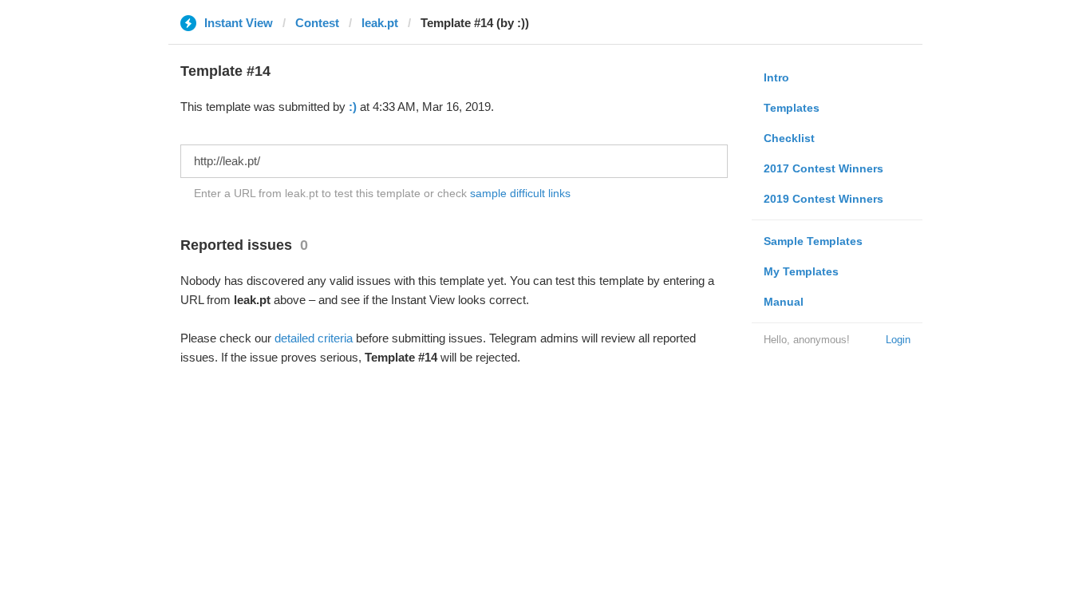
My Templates (801, 271)
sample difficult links (520, 193)
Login (898, 340)
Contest (317, 23)
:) (353, 106)
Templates (791, 107)
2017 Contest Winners (823, 168)
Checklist (789, 138)
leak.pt (379, 23)
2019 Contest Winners (823, 198)
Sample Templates (813, 241)
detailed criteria (313, 338)
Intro (776, 77)
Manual (784, 301)
